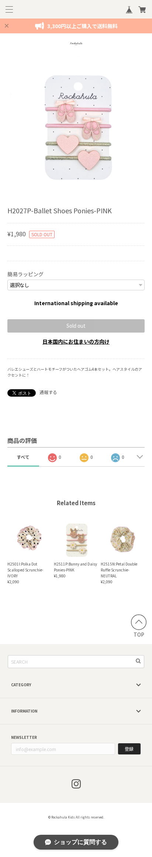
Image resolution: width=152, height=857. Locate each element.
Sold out (76, 325)
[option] (76, 125)
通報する (48, 392)
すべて (23, 457)
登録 (129, 749)
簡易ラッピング (25, 274)
